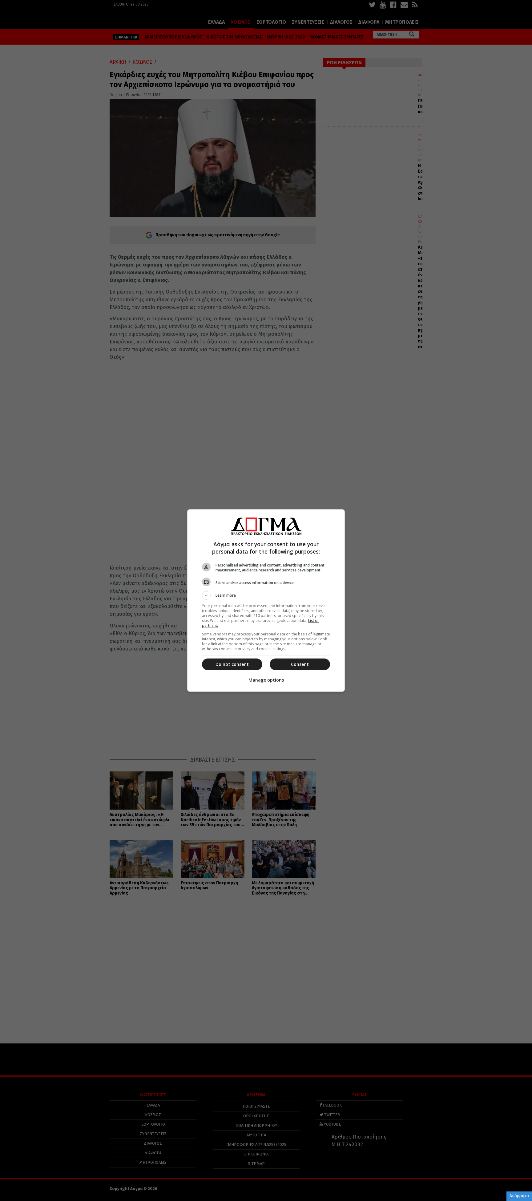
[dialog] (266, 600)
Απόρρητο (519, 1196)
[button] (266, 595)
